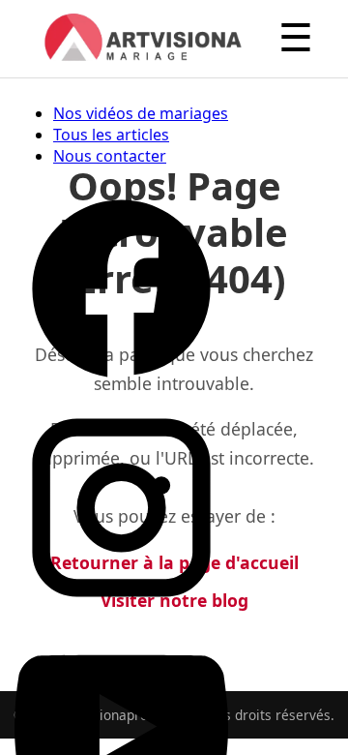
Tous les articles (111, 134)
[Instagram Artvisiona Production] (121, 608)
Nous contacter (109, 155)
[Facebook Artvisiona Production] (121, 390)
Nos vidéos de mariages (140, 113)
